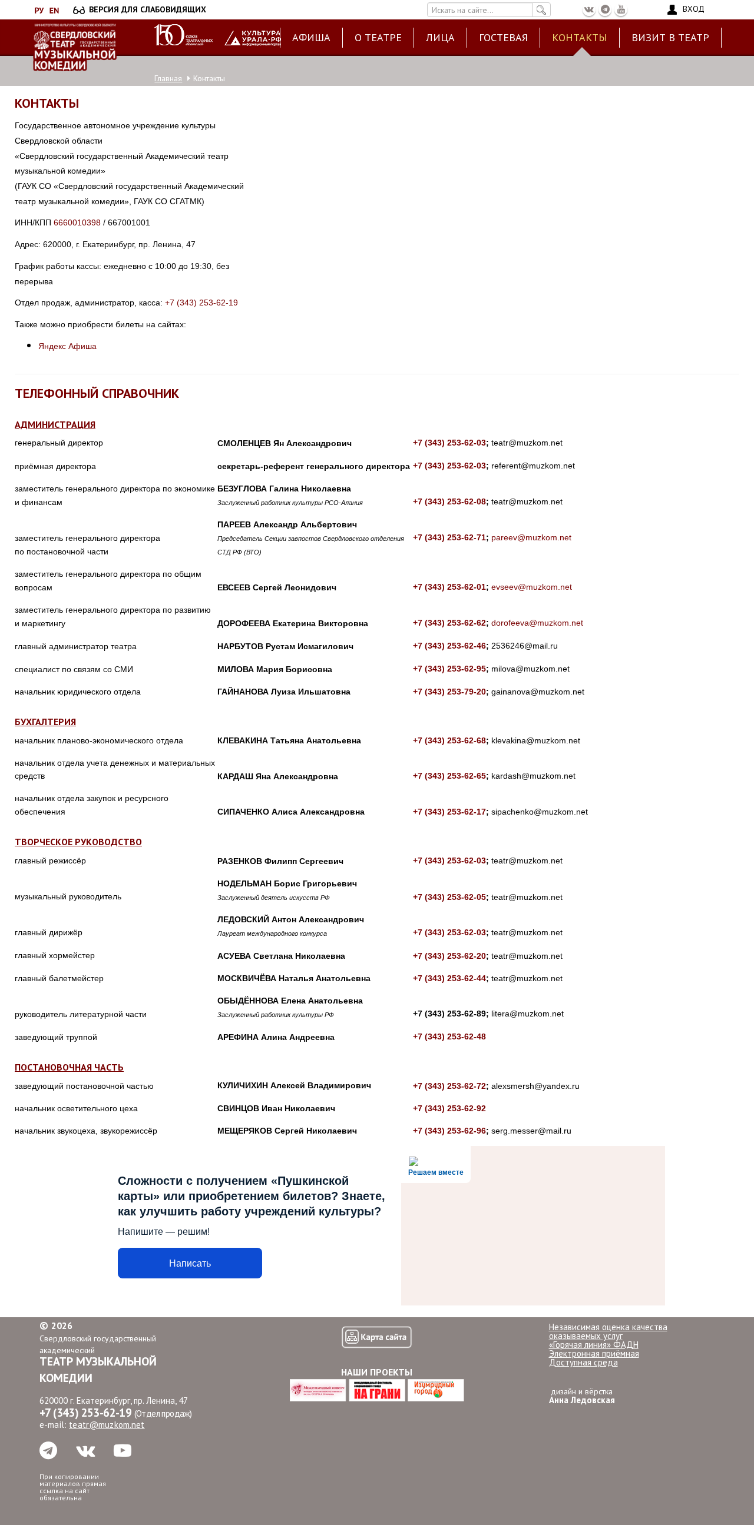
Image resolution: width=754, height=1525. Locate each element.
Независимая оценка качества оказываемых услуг (608, 1331)
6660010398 (77, 222)
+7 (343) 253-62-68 (449, 740)
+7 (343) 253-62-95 (449, 668)
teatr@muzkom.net (106, 1424)
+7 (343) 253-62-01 (449, 587)
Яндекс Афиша (67, 346)
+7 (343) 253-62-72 (449, 1086)
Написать (190, 1263)
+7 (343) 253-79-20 (449, 691)
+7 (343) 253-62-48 (449, 1036)
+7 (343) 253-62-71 (449, 537)
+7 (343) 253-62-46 (449, 645)
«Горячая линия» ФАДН (594, 1344)
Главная (168, 78)
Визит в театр (670, 37)
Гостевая (503, 37)
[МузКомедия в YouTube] (620, 9)
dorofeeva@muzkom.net (537, 622)
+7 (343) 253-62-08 (449, 501)
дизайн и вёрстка (582, 1396)
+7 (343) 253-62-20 (449, 956)
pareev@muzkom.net (531, 537)
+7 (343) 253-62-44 (449, 978)
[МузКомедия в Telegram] (604, 9)
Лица (440, 37)
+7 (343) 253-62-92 (449, 1108)
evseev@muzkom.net (531, 587)
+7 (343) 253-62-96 (449, 1130)
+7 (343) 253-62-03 (449, 442)
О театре (378, 37)
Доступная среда (583, 1362)
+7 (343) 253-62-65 (449, 775)
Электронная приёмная (594, 1353)
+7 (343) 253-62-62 (449, 622)
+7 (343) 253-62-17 (449, 811)
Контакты (579, 37)
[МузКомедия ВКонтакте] (589, 9)
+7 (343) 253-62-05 (449, 897)
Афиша (311, 37)
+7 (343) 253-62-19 (201, 302)
